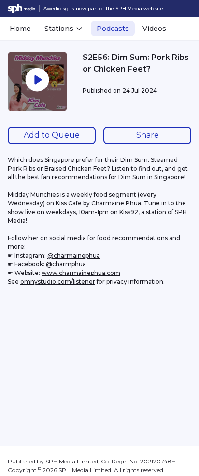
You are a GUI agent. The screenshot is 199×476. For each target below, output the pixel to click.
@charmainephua (73, 255)
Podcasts (113, 28)
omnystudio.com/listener (57, 281)
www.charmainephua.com (81, 272)
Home (20, 28)
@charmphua (66, 264)
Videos (154, 28)
